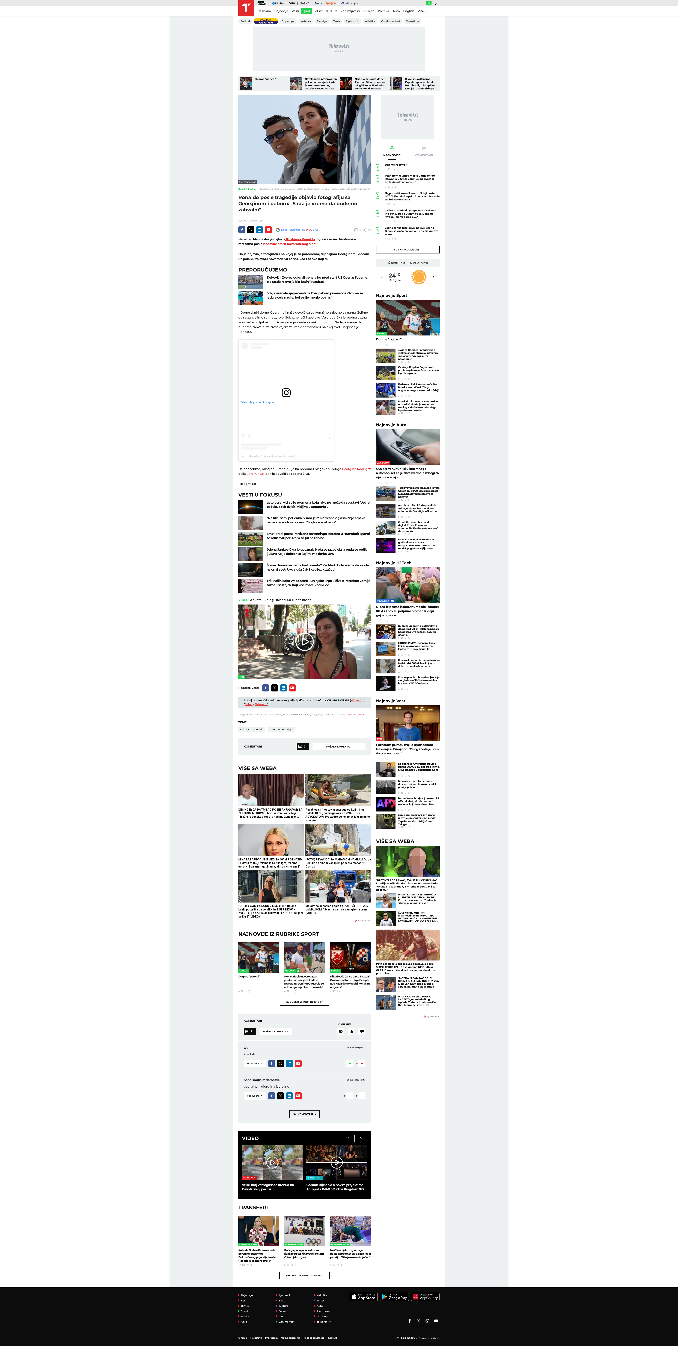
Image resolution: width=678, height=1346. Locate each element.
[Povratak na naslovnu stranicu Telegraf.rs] (246, 8)
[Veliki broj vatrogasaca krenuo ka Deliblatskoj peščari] (272, 1162)
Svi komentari (304, 1114)
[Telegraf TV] (436, 1320)
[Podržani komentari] (351, 1031)
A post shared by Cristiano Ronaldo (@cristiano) (268, 456)
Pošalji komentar (339, 746)
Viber (248, 704)
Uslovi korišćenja (355, 714)
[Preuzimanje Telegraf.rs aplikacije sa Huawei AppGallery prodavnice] (425, 1297)
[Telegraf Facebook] (409, 1320)
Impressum (271, 1337)
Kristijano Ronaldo (300, 239)
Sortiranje (344, 1024)
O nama (242, 1337)
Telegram (261, 704)
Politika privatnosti (314, 1337)
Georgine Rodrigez (356, 469)
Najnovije (391, 295)
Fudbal (252, 189)
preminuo (256, 473)
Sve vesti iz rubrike (304, 1001)
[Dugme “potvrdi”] (246, 83)
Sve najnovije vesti (407, 249)
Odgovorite (254, 1063)
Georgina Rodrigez (282, 729)
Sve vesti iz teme (304, 1275)
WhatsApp (358, 700)
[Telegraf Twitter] (418, 1320)
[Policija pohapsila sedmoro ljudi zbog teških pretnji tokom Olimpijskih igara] (304, 1231)
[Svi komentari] (340, 1031)
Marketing (256, 1337)
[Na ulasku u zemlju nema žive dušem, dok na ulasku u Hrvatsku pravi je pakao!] (386, 787)
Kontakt (332, 1337)
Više (421, 11)
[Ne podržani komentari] (361, 1031)
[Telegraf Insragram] (427, 1320)
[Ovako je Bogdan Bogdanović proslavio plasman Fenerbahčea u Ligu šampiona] (386, 373)
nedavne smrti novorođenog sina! (290, 244)
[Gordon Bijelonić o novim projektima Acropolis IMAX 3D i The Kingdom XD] (336, 1162)
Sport (241, 189)
